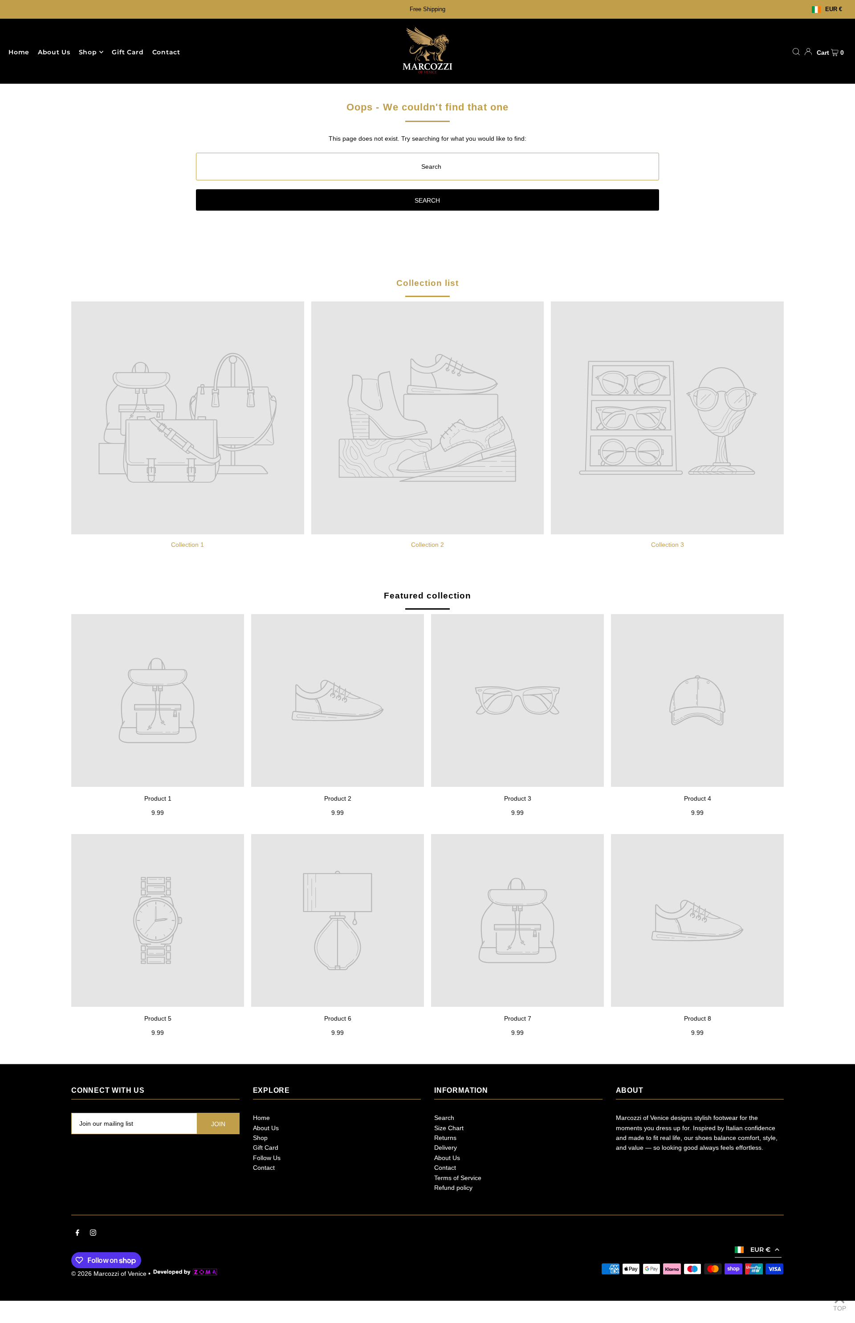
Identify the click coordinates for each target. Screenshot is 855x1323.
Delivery (445, 1147)
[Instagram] (93, 1233)
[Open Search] (796, 52)
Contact (264, 1167)
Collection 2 (427, 544)
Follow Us (267, 1157)
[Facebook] (77, 1233)
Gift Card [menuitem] (127, 52)
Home (261, 1117)
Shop (88, 52)
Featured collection (427, 595)
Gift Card (265, 1147)
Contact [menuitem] (166, 52)
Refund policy (453, 1187)
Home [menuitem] (18, 52)
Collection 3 (667, 544)
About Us (266, 1128)
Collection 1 (187, 544)
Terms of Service (457, 1177)
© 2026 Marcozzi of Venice (109, 1273)
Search (444, 1117)
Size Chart (449, 1128)
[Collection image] (187, 417)
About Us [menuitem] (54, 52)
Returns (445, 1137)
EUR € (833, 9)
